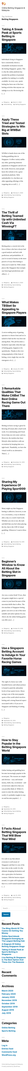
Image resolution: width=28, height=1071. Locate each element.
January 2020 (8, 997)
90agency (6, 102)
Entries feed (7, 1048)
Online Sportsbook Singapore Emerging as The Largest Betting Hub (13, 938)
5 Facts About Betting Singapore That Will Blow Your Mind (14, 834)
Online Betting (8, 104)
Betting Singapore (20, 104)
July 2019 (6, 1013)
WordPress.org (9, 1055)
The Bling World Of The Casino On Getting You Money (13, 930)
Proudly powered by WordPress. (11, 1066)
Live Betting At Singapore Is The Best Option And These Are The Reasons (14, 959)
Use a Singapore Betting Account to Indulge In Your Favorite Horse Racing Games (13, 655)
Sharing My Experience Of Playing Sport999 (14, 485)
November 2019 (9, 1000)
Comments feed (9, 1052)
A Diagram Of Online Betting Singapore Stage (13, 945)
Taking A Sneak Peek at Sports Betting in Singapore (12, 34)
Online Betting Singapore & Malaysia (12, 1064)
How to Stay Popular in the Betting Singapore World (14, 745)
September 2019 (10, 1007)
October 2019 (8, 1003)
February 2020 (9, 994)
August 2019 (8, 1010)
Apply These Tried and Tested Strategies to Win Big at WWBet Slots (13, 126)
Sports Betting (16, 195)
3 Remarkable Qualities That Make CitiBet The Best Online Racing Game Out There (13, 397)
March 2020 (7, 991)
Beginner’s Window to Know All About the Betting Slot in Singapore (13, 568)
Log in (4, 1045)
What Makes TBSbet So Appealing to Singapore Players (14, 307)
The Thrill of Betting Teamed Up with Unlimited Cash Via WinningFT (14, 219)
